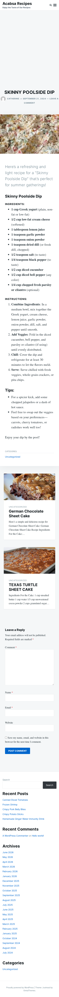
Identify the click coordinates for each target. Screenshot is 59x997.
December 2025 (11, 881)
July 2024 (8, 952)
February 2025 (10, 928)
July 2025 (8, 904)
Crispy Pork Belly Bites (14, 809)
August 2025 (9, 900)
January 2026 (10, 876)
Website (9, 722)
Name (9, 692)
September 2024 (11, 943)
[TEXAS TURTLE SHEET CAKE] (29, 560)
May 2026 (8, 857)
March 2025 (9, 924)
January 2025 (10, 933)
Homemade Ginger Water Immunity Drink (23, 818)
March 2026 (9, 866)
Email (9, 707)
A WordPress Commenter (15, 835)
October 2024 (10, 938)
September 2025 (11, 895)
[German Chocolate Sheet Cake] (29, 487)
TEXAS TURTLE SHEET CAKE (23, 587)
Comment (11, 647)
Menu (54, 5)
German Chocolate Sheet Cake (26, 513)
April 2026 (8, 862)
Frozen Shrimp (10, 804)
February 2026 (10, 871)
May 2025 (8, 914)
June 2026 (8, 852)
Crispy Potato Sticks (13, 814)
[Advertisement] (29, 49)
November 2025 (11, 885)
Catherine (13, 98)
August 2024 (9, 948)
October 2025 (10, 890)
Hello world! (38, 835)
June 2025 (8, 909)
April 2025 (8, 919)
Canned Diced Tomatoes (15, 799)
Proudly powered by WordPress (20, 987)
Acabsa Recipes (17, 3)
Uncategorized (12, 456)
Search (6, 779)
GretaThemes (29, 990)
